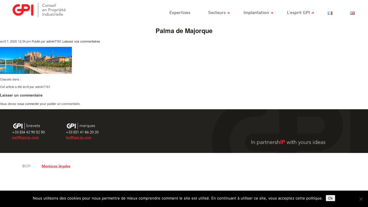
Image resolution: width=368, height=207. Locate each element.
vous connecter (28, 103)
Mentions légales (56, 166)
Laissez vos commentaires (81, 41)
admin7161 (54, 41)
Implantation (256, 13)
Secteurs (217, 13)
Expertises (179, 13)
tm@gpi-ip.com (78, 137)
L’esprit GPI (298, 13)
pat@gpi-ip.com (25, 137)
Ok (330, 198)
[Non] (361, 199)
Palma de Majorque (184, 30)
